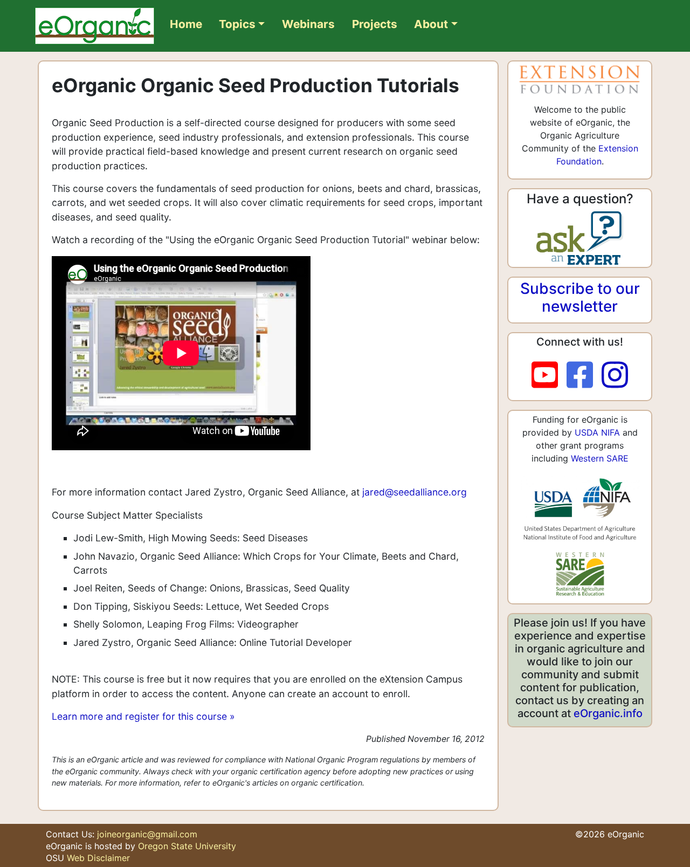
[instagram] (615, 375)
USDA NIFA (597, 432)
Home (186, 24)
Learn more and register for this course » (143, 716)
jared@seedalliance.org (414, 492)
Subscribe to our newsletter (580, 297)
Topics (237, 24)
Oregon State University (187, 846)
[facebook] (584, 375)
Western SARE (600, 458)
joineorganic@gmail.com (147, 834)
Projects (374, 24)
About (431, 24)
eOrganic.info (608, 713)
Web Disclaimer (98, 857)
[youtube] (549, 375)
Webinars (308, 24)
